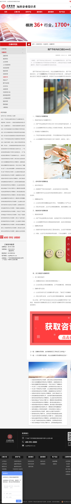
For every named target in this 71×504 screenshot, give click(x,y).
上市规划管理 (6, 98)
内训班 (68, 466)
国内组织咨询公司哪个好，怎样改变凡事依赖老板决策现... (47, 413)
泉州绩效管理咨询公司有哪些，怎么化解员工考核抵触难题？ (13, 221)
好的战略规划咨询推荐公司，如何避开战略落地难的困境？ (13, 181)
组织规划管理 (6, 95)
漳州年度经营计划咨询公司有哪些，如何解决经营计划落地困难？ (13, 204)
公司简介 (4, 461)
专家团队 (4, 469)
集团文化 (4, 466)
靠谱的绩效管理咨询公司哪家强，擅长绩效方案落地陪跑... (47, 404)
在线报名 (68, 474)
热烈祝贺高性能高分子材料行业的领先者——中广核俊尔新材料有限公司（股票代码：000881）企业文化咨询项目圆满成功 (13, 152)
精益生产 (5, 80)
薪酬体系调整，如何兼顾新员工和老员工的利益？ (51, 351)
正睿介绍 (4, 457)
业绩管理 (5, 89)
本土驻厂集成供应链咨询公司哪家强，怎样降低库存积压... (47, 420)
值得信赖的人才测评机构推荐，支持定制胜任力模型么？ (47, 409)
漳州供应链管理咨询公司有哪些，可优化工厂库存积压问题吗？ (13, 211)
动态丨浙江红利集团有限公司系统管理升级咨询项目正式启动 (13, 132)
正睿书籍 (4, 49)
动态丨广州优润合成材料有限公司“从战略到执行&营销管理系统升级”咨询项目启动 (13, 119)
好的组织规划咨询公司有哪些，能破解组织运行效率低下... (47, 391)
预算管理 (5, 101)
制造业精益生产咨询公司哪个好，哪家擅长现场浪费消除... (47, 400)
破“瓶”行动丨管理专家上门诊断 (8, 115)
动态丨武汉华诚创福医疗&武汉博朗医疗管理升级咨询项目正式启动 (13, 129)
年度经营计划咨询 (18, 469)
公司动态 (4, 464)
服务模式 (39, 12)
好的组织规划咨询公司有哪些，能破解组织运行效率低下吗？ (13, 175)
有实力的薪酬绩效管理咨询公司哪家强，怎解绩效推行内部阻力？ (13, 162)
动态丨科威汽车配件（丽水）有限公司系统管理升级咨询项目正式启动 (13, 142)
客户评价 (68, 469)
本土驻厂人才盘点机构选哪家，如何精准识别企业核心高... (47, 386)
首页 (33, 44)
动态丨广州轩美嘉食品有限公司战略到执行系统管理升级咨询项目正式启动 (13, 139)
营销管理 (5, 74)
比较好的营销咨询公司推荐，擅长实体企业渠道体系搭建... (47, 379)
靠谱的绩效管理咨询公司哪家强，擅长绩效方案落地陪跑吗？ (13, 195)
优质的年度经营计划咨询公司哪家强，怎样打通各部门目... (47, 393)
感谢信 (55, 464)
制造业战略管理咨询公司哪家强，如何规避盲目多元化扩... (47, 418)
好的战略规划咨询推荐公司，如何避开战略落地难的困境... (47, 395)
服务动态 (42, 461)
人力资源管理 (6, 65)
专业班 (68, 464)
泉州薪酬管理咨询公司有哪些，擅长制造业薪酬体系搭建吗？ (13, 224)
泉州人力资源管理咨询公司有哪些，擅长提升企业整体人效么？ (13, 227)
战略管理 (5, 55)
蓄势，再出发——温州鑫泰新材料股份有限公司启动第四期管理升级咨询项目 (13, 145)
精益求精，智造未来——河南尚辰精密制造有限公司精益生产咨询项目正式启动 (13, 122)
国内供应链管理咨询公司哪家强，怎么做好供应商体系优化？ (13, 185)
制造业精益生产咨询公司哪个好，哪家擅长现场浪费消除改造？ (13, 188)
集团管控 (5, 58)
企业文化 (5, 86)
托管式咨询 (31, 464)
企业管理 (5, 61)
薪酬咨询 (44, 74)
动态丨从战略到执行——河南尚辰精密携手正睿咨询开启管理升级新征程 (13, 125)
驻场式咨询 (31, 461)
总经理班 (68, 461)
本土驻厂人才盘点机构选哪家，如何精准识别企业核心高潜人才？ (13, 168)
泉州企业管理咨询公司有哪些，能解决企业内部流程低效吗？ (13, 231)
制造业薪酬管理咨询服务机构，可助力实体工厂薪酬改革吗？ (13, 165)
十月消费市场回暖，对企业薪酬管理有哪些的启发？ (51, 355)
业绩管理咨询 (17, 461)
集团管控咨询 (17, 466)
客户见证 (62, 12)
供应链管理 (6, 68)
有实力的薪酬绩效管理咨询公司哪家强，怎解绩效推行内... (47, 382)
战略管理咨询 (17, 464)
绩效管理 (5, 71)
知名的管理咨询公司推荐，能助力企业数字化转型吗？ (46, 411)
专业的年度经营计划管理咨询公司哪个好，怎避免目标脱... (47, 416)
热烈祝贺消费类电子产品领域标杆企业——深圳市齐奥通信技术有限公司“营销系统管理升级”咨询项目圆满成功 (13, 155)
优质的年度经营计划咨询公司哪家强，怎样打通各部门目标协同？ (13, 178)
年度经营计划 (6, 92)
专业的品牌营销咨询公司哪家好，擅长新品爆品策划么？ (13, 191)
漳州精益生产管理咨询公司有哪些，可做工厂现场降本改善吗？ (13, 214)
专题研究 (4, 52)
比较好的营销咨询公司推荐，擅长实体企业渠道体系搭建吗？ (13, 158)
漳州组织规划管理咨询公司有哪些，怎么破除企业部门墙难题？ (13, 201)
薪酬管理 (5, 77)
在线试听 (68, 471)
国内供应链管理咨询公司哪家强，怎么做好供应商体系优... (47, 398)
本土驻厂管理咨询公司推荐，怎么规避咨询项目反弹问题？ (13, 171)
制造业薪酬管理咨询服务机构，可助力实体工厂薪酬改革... (47, 384)
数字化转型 (6, 83)
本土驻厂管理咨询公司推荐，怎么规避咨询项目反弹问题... (47, 389)
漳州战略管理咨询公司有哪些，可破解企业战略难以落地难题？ (13, 208)
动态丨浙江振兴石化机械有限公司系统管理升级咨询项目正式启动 (13, 135)
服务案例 (51, 12)
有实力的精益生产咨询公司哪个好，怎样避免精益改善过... (47, 422)
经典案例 (42, 464)
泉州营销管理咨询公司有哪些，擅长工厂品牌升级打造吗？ (13, 218)
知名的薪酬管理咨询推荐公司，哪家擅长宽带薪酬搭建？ (13, 198)
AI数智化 (5, 107)
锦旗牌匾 (54, 461)
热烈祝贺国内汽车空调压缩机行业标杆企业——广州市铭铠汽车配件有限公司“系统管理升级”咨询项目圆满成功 (13, 148)
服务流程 (30, 466)
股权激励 (5, 104)
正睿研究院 (39, 44)
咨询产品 (28, 12)
